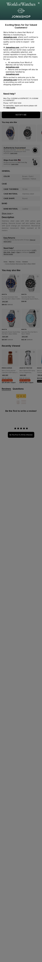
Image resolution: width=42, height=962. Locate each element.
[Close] (38, 3)
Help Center (10, 108)
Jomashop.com (10, 37)
